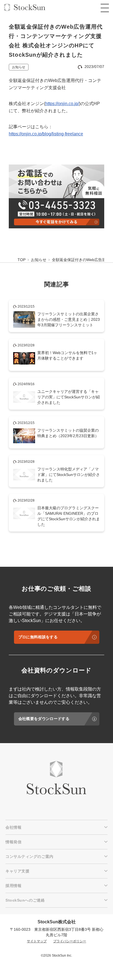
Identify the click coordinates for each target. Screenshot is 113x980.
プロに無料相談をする (38, 637)
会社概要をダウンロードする (43, 718)
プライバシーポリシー (69, 941)
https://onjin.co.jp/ (62, 103)
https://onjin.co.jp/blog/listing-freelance (46, 134)
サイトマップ (37, 941)
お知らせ (18, 67)
